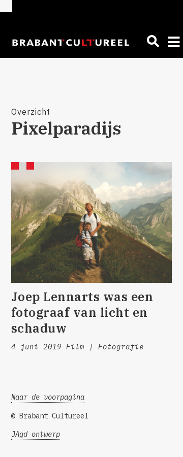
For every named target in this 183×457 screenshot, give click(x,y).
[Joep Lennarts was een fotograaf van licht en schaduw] (91, 222)
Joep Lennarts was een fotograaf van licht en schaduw (82, 312)
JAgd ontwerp (35, 434)
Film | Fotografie (105, 346)
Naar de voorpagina (47, 397)
